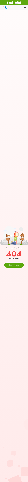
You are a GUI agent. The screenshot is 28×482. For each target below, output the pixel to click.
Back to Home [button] (14, 265)
